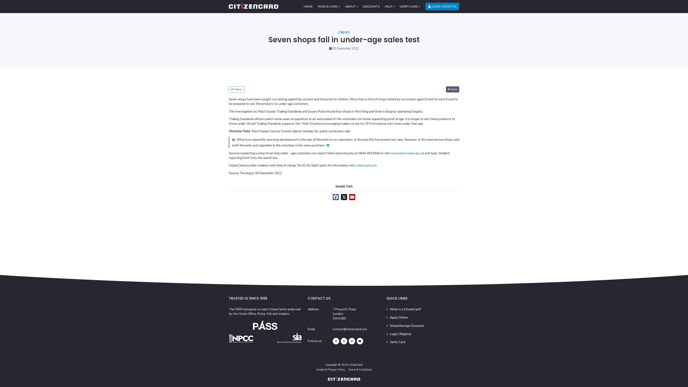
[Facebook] (336, 197)
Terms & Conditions (360, 369)
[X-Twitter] (344, 341)
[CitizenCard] (253, 6)
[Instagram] (352, 341)
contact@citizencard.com (350, 329)
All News (236, 89)
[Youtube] (360, 341)
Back (454, 89)
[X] (344, 197)
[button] (328, 6)
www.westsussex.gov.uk (407, 153)
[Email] (352, 197)
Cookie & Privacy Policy (330, 369)
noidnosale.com (366, 165)
